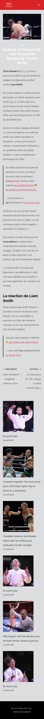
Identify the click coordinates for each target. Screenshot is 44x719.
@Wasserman (13, 181)
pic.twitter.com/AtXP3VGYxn (23, 342)
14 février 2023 (31, 202)
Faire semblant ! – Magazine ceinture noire (11, 376)
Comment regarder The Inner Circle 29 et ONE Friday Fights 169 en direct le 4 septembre (21, 486)
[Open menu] (39, 5)
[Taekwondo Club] (10, 5)
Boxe (22, 45)
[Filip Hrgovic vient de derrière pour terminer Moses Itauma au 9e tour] (22, 616)
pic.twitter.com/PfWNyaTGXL (21, 189)
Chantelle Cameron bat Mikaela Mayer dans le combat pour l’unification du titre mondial (19, 540)
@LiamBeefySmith (24, 185)
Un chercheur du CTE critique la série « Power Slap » (33, 378)
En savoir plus (10, 436)
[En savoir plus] (22, 416)
